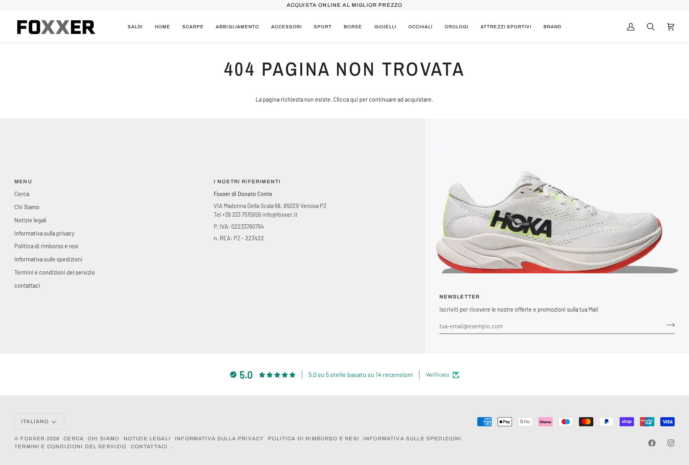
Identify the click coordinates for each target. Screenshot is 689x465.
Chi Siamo (26, 206)
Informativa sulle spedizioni (48, 259)
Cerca (21, 193)
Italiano (35, 421)
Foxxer (32, 438)
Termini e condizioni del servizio (54, 272)
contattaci (27, 285)
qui (354, 99)
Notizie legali (30, 220)
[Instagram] (671, 443)
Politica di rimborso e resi (46, 245)
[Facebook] (652, 443)
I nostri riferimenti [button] (247, 181)
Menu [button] (23, 181)
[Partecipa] (668, 325)
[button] (193, 27)
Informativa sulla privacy (44, 233)
